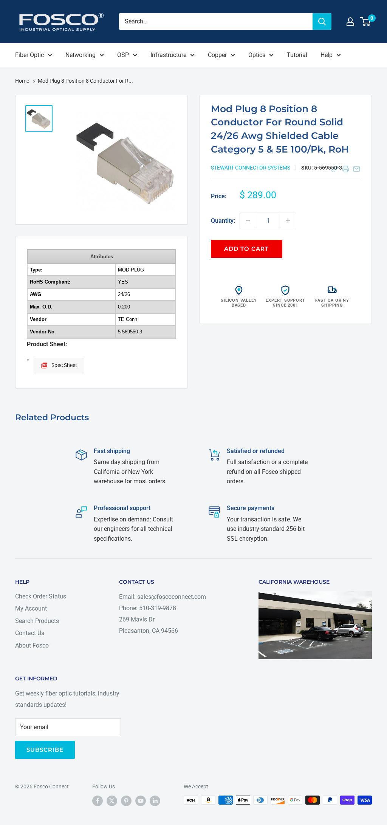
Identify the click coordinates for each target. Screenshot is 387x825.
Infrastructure (168, 55)
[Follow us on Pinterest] (126, 801)
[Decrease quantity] (248, 221)
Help (326, 55)
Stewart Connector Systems (250, 168)
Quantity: (223, 220)
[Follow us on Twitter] (112, 801)
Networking (80, 55)
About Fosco (32, 645)
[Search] (322, 21)
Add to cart (246, 248)
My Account (31, 608)
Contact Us (29, 633)
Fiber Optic (29, 55)
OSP (123, 55)
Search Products (37, 621)
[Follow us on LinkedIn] (155, 801)
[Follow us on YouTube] (140, 801)
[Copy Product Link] (334, 169)
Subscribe (44, 749)
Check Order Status (40, 596)
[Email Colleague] (356, 169)
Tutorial (297, 55)
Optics (256, 55)
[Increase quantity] (288, 221)
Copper (217, 55)
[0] (365, 21)
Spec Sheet (64, 365)
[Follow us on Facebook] (97, 801)
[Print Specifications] (345, 169)
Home (22, 81)
